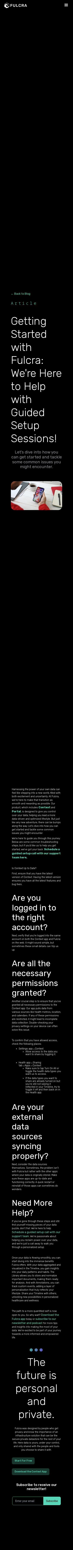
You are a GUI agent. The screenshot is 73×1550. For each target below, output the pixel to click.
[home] (27, 5)
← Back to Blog (20, 293)
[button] (66, 5)
